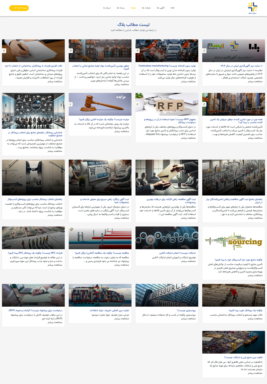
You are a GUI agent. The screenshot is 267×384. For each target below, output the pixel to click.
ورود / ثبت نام (20, 8)
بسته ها (121, 8)
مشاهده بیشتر (255, 82)
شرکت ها (146, 8)
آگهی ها (160, 8)
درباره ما (107, 8)
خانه (173, 8)
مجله (133, 8)
